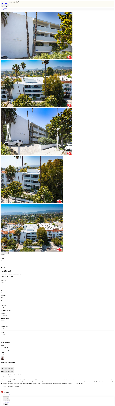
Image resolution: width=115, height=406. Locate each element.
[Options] (2, 253)
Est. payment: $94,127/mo (6, 276)
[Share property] (7, 253)
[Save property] (4, 253)
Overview (5, 8)
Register (5, 6)
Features (5, 9)
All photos (3, 254)
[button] (57, 36)
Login (2, 6)
